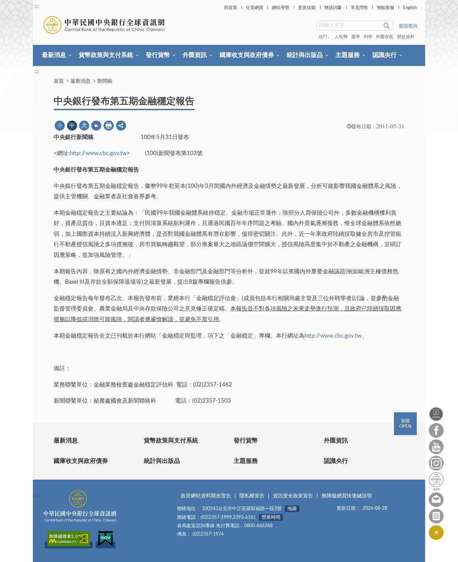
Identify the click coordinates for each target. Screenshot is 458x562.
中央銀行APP (436, 481)
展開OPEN (405, 424)
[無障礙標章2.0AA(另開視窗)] (69, 545)
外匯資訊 (195, 55)
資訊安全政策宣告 (293, 495)
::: (37, 6)
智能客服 (385, 8)
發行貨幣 (158, 55)
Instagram (436, 463)
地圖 (292, 508)
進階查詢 (408, 26)
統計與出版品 (305, 55)
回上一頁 (96, 126)
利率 (368, 37)
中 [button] (72, 125)
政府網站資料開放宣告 (206, 495)
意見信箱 (307, 8)
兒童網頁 (254, 8)
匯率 (355, 37)
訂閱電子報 (436, 516)
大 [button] (84, 126)
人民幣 (341, 37)
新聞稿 (104, 81)
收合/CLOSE (436, 532)
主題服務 (348, 55)
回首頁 (230, 8)
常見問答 (359, 8)
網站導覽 (280, 8)
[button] (121, 126)
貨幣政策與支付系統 (106, 55)
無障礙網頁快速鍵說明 (347, 495)
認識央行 (385, 55)
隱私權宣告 (252, 495)
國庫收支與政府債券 (247, 55)
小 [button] (59, 125)
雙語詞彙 (333, 8)
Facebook (436, 430)
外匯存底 (384, 37)
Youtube (436, 446)
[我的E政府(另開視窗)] (105, 545)
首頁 (59, 81)
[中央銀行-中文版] (105, 25)
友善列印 (109, 126)
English (410, 8)
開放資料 (405, 37)
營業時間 (271, 517)
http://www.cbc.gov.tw (98, 153)
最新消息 (54, 55)
